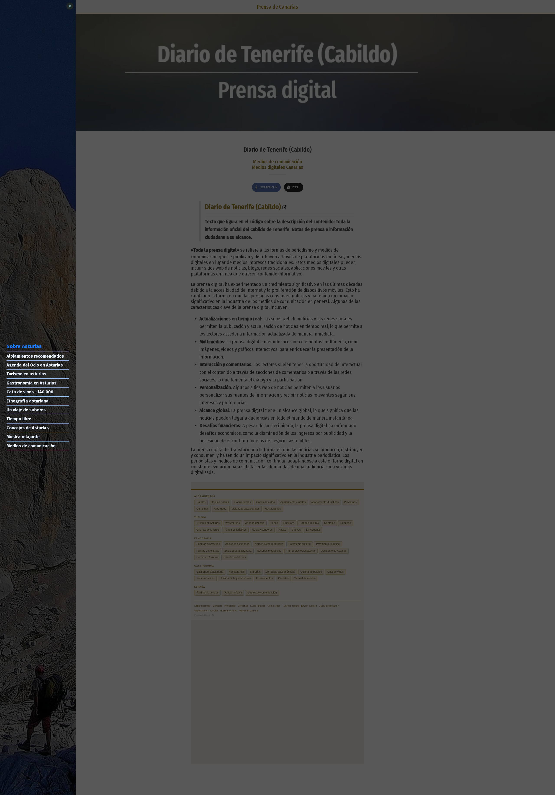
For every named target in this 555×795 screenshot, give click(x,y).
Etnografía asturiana (28, 401)
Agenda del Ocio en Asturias (35, 365)
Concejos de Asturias (28, 427)
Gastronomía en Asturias (32, 383)
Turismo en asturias (26, 373)
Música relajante (23, 436)
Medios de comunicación (31, 445)
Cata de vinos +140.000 (30, 391)
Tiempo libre (19, 418)
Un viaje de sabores (26, 409)
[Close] (69, 6)
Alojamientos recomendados (35, 356)
